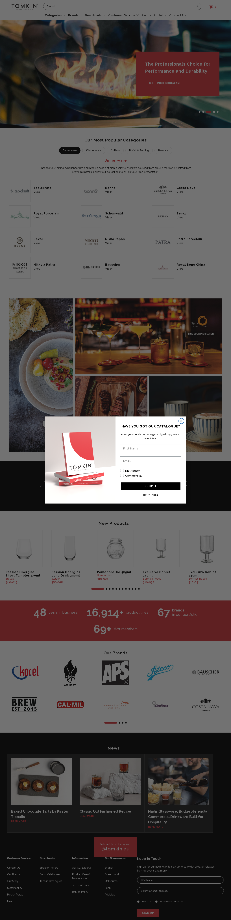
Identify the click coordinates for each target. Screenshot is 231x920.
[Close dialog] (181, 421)
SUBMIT (151, 486)
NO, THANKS (150, 495)
